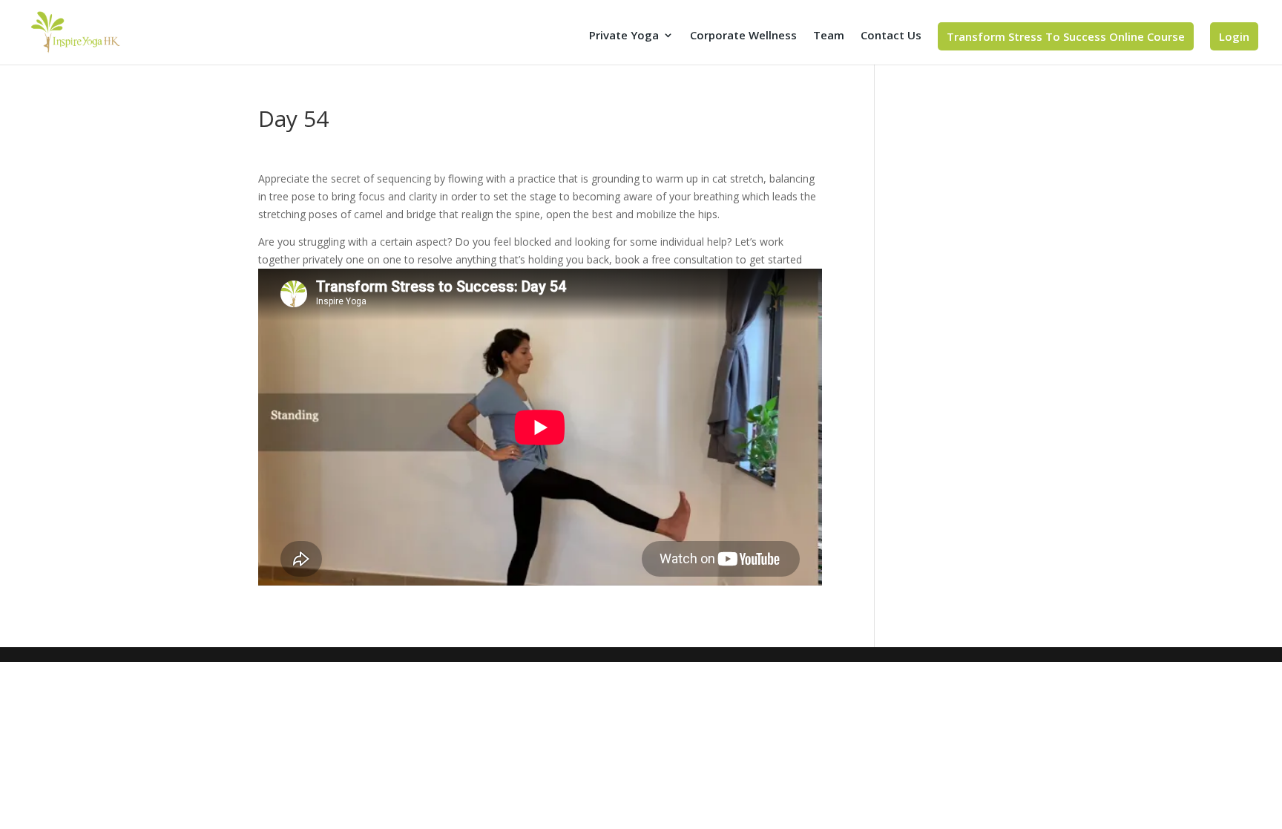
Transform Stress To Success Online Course (1066, 36)
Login (1234, 36)
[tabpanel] (540, 378)
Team (828, 36)
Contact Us (891, 36)
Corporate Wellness (743, 36)
